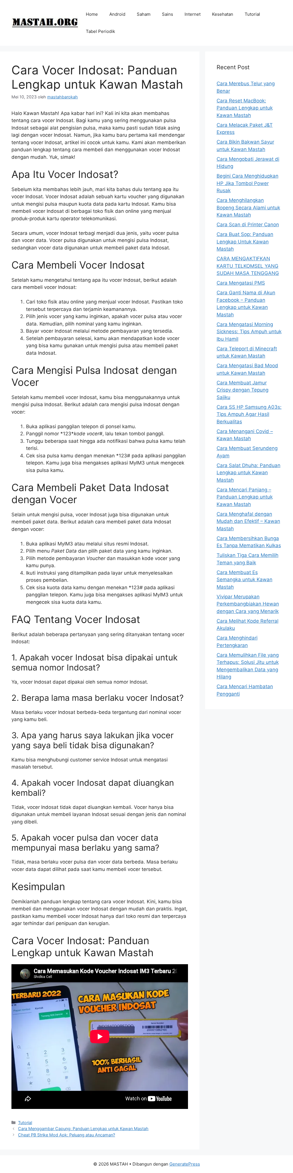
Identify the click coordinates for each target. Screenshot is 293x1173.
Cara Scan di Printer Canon (248, 224)
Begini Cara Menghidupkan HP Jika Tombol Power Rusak (247, 183)
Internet (193, 14)
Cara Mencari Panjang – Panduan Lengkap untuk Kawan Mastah (245, 497)
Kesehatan (222, 14)
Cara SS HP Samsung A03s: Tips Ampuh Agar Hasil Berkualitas (249, 414)
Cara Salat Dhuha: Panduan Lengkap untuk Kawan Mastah (248, 473)
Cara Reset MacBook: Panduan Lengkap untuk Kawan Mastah (245, 108)
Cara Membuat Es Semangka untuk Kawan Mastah (244, 579)
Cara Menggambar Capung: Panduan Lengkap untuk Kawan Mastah (83, 1128)
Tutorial (252, 14)
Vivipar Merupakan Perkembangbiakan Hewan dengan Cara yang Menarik (248, 604)
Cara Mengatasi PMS (241, 283)
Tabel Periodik (100, 31)
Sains (167, 14)
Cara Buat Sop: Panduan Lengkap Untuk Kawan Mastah (245, 241)
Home (92, 14)
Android (117, 14)
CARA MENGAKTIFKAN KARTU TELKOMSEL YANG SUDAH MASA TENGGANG (248, 266)
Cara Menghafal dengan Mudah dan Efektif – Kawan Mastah (248, 521)
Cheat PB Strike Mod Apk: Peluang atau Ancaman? (66, 1134)
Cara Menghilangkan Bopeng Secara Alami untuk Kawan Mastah (248, 207)
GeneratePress (184, 1164)
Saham (144, 14)
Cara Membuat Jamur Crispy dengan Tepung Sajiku (242, 390)
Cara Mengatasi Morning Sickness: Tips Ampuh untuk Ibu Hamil (249, 331)
